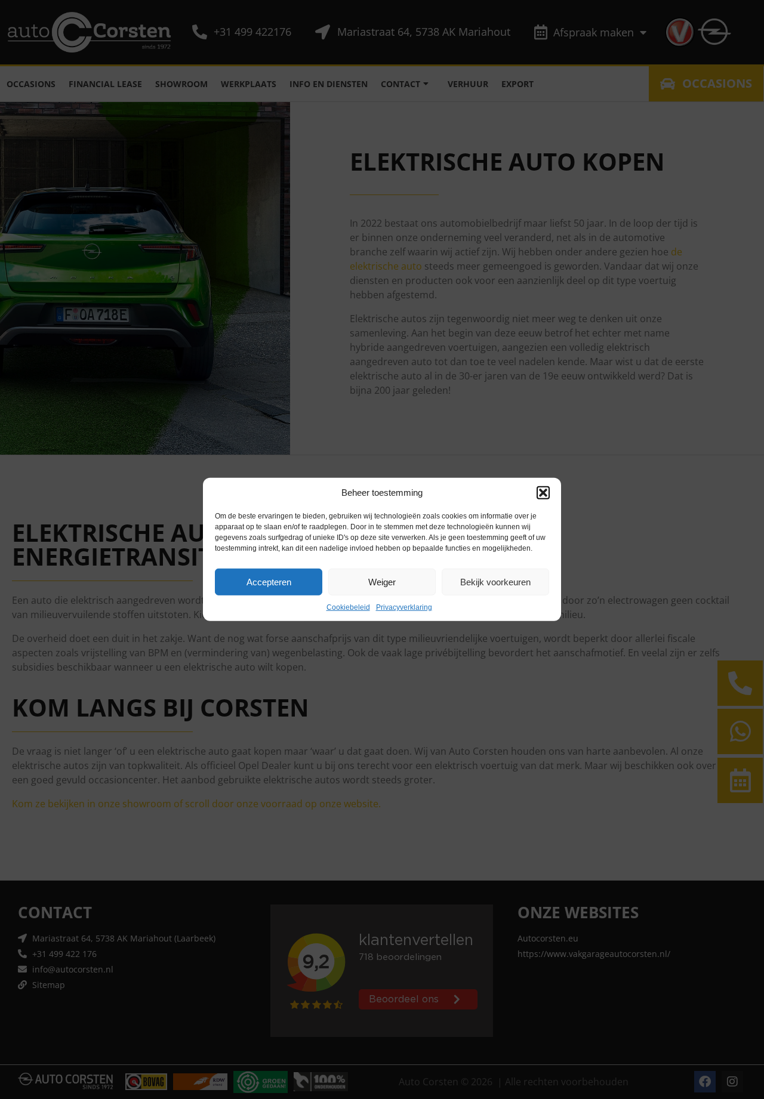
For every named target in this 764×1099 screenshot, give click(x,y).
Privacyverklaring (404, 607)
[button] (543, 493)
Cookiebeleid (348, 607)
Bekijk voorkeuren (495, 581)
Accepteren (269, 581)
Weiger (382, 581)
